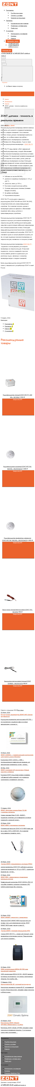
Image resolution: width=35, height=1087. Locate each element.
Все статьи (20, 710)
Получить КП (6, 50)
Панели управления (12, 146)
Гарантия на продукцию (18, 18)
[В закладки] (16, 375)
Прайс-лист (14, 28)
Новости (13, 38)
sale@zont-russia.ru (13, 47)
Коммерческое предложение (19, 23)
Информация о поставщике (19, 34)
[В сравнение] (16, 359)
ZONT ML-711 (28, 144)
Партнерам (9, 21)
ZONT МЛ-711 (4, 125)
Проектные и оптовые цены (19, 26)
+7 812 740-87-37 (13, 45)
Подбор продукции (17, 13)
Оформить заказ (12, 41)
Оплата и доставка (16, 15)
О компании (9, 31)
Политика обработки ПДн (12, 1073)
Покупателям (10, 10)
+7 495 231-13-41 (13, 44)
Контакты (13, 36)
